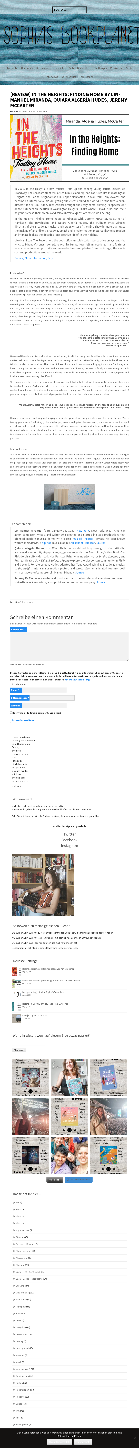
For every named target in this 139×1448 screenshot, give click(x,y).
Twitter (69, 834)
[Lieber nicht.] (134, 1438)
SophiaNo (42, 111)
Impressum (86, 76)
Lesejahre (60, 68)
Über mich (27, 68)
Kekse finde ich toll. (59, 1442)
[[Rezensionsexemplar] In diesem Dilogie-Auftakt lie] (30, 1155)
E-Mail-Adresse (20, 697)
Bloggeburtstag (24, 1250)
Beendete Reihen (24, 1244)
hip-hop (47, 543)
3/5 (17, 1209)
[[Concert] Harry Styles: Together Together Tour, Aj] (30, 1116)
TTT (17, 1417)
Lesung (19, 1341)
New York (82, 530)
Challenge (21, 1285)
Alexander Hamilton (83, 543)
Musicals (20, 1355)
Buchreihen (83, 68)
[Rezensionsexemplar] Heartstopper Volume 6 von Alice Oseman (51, 980)
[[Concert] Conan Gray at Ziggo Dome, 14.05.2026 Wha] (108, 1116)
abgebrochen (22, 1230)
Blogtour (20, 1264)
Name (15, 690)
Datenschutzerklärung (77, 679)
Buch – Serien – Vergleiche (29, 1278)
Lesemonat (21, 1334)
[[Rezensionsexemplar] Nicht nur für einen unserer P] (30, 1077)
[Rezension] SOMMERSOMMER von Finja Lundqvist (45, 1003)
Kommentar (18, 629)
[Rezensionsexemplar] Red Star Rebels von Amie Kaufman (48, 968)
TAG (18, 1410)
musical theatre (83, 539)
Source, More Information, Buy (33, 258)
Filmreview (21, 1299)
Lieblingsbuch (23, 1348)
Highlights (21, 1306)
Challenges (100, 68)
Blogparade (22, 1258)
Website (15, 705)
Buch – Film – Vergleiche (28, 1271)
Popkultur (116, 68)
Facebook (69, 839)
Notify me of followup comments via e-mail (36, 712)
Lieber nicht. (83, 1442)
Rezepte (20, 1396)
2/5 (17, 1202)
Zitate (129, 68)
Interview (20, 1313)
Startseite (12, 68)
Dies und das (22, 1292)
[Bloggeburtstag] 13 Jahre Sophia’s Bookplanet (43, 992)
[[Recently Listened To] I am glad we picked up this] (108, 1155)
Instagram (69, 845)
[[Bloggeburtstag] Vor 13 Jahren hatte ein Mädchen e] (69, 1077)
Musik (19, 1362)
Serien (19, 1403)
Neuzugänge (22, 1369)
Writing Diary (22, 1424)
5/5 (17, 1223)
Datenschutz (68, 76)
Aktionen (20, 1237)
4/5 (19, 602)
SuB (71, 68)
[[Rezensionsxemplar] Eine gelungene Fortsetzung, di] (69, 1116)
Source (100, 543)
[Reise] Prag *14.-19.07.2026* (34, 1015)
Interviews (52, 76)
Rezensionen (43, 68)
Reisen (19, 1382)
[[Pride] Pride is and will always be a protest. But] (69, 1155)
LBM (18, 1320)
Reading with (22, 1375)
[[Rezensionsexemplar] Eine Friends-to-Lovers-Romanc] (108, 1077)
